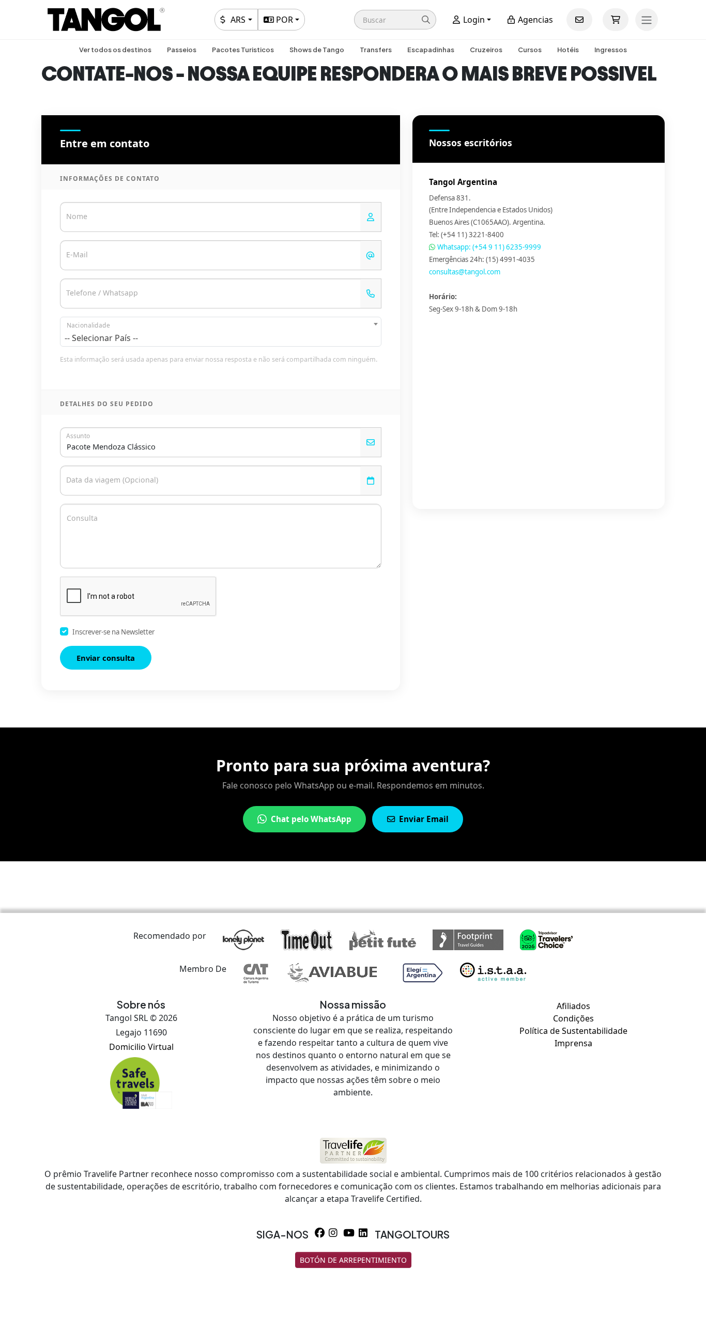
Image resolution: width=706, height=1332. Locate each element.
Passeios (181, 49)
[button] (395, 19)
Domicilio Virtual (141, 1046)
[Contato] (579, 19)
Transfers (376, 49)
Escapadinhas (430, 49)
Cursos (530, 49)
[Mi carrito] (615, 19)
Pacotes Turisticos (243, 49)
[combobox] (220, 332)
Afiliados (573, 1006)
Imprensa (573, 1043)
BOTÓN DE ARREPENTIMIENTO (353, 1260)
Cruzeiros (486, 49)
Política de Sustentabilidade (573, 1030)
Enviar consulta (105, 658)
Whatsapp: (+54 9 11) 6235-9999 (488, 247)
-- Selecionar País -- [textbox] (101, 338)
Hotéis (568, 49)
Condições (573, 1018)
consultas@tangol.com (464, 271)
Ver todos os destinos (115, 49)
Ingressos (610, 49)
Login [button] (473, 19)
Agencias (534, 19)
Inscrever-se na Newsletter (113, 632)
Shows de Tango (316, 49)
